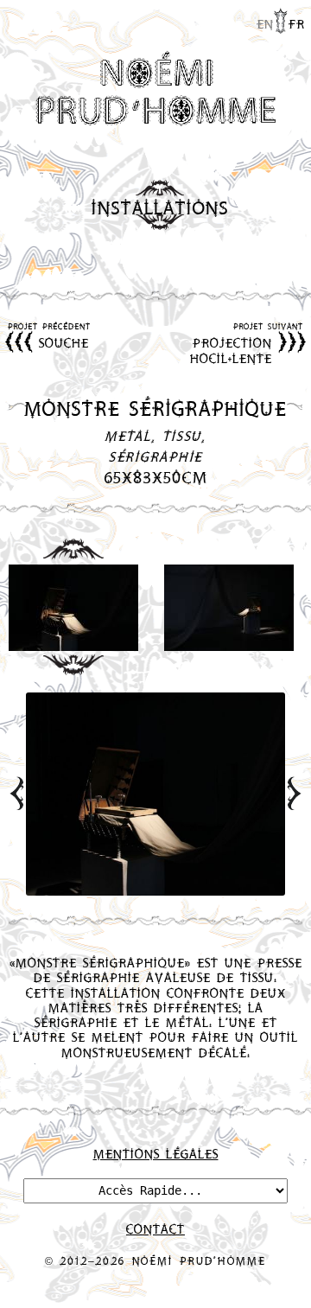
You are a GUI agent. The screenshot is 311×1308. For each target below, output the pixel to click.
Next (294, 793)
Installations (160, 207)
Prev (17, 793)
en (265, 23)
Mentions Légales (156, 1153)
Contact (155, 1228)
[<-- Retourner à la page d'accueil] (155, 90)
